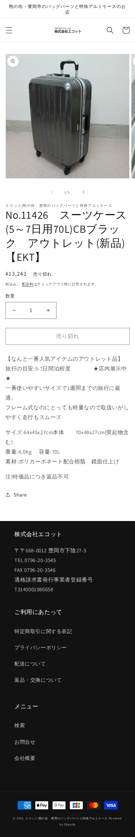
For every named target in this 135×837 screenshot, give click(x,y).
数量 (10, 296)
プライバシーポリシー (40, 647)
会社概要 (24, 758)
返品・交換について (38, 680)
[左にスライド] (52, 192)
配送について (30, 663)
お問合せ (24, 742)
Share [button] (20, 494)
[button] (9, 30)
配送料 (27, 284)
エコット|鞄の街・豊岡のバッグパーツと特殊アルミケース (66, 818)
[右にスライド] (83, 192)
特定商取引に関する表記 (43, 631)
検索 (19, 725)
